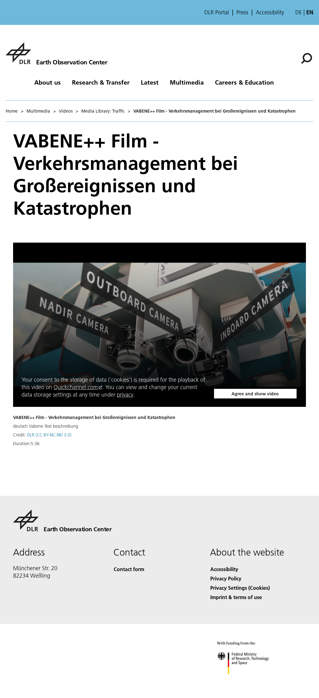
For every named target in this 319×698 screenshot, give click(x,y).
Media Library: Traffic (103, 111)
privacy (125, 394)
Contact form (129, 569)
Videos (66, 111)
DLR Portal (216, 12)
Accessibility (270, 12)
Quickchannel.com (76, 387)
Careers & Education (244, 82)
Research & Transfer (101, 82)
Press (242, 12)
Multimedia (187, 82)
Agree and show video (255, 394)
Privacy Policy (225, 578)
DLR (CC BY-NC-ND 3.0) (49, 435)
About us (47, 82)
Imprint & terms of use (236, 597)
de (298, 12)
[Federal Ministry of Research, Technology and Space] (248, 680)
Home (12, 111)
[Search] (307, 58)
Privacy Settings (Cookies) (240, 587)
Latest (150, 82)
